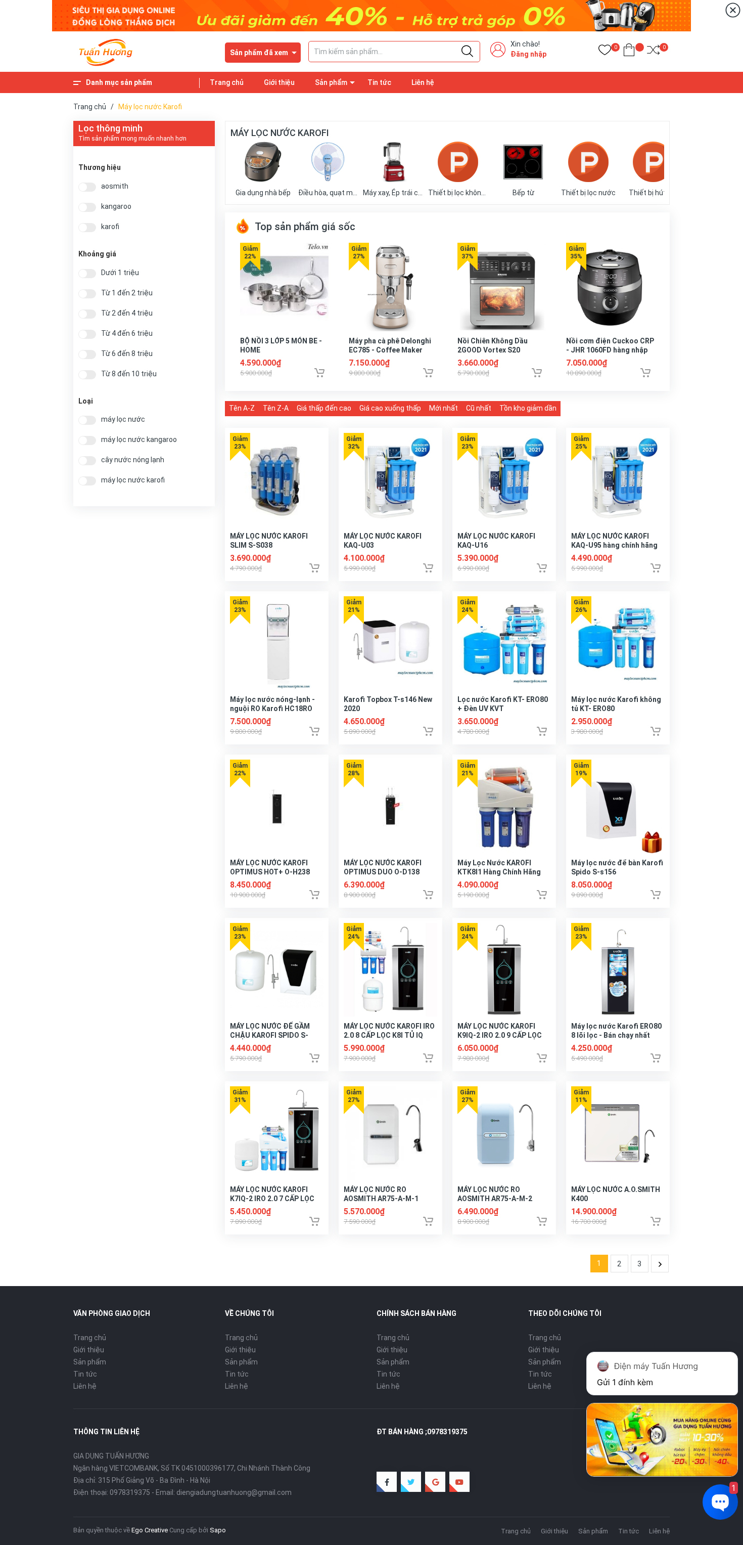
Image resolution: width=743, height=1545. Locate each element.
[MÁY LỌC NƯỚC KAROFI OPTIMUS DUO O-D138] (390, 806)
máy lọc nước (123, 419)
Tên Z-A (276, 408)
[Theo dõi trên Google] (435, 1482)
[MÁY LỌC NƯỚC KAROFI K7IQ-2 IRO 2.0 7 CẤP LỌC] (276, 1133)
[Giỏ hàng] (629, 51)
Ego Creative (149, 1530)
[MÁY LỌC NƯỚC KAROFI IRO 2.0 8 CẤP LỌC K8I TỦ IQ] (390, 970)
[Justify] (467, 51)
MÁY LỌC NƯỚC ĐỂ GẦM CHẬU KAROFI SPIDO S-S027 (270, 1035)
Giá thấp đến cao (324, 408)
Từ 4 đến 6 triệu (127, 333)
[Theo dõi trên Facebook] (387, 1482)
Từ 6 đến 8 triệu (127, 354)
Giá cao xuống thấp (390, 408)
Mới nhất (443, 408)
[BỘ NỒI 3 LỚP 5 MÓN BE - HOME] (284, 287)
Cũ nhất (478, 408)
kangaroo (116, 206)
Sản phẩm (331, 82)
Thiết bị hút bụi (653, 193)
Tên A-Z (242, 408)
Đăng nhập (528, 54)
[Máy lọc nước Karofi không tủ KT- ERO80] (618, 643)
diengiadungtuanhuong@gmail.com (234, 1492)
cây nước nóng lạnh (132, 460)
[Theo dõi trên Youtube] (459, 1482)
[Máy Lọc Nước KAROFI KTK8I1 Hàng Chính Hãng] (504, 806)
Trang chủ (227, 82)
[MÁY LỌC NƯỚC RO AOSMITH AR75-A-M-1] (390, 1133)
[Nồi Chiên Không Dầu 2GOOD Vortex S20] (501, 287)
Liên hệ (422, 82)
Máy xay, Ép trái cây (393, 193)
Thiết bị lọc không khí (458, 193)
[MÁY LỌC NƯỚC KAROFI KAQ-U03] (390, 479)
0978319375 (130, 1492)
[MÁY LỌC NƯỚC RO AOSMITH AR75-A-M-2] (504, 1133)
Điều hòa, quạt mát (328, 193)
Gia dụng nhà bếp (263, 193)
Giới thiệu (279, 82)
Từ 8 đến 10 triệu (129, 374)
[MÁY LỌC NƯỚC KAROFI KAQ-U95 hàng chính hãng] (618, 479)
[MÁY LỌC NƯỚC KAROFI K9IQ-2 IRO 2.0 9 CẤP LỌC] (504, 970)
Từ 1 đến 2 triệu (127, 293)
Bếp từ (523, 193)
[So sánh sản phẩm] (653, 51)
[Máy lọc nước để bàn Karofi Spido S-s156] (618, 806)
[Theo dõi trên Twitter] (411, 1482)
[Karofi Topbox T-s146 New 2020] (390, 643)
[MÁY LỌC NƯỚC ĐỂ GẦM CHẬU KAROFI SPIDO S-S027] (276, 970)
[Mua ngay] (319, 372)
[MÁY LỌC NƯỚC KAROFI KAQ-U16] (504, 479)
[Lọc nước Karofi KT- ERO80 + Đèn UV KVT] (504, 643)
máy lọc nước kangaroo (139, 440)
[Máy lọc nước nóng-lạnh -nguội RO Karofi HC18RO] (276, 643)
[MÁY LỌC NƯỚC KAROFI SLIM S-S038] (276, 479)
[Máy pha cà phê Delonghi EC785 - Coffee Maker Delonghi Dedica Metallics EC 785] (393, 287)
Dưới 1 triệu (120, 273)
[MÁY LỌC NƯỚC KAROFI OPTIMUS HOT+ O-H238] (276, 806)
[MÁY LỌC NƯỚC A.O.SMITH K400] (618, 1133)
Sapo (218, 1530)
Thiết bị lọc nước (588, 193)
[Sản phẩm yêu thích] (604, 51)
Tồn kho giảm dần (527, 408)
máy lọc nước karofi (133, 480)
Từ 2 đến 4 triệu (127, 313)
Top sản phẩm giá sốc (304, 226)
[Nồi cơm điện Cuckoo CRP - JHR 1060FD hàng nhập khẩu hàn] (610, 287)
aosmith (114, 186)
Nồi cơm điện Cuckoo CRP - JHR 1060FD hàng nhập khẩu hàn (610, 350)
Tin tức (379, 82)
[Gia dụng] (371, 15)
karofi (110, 227)
